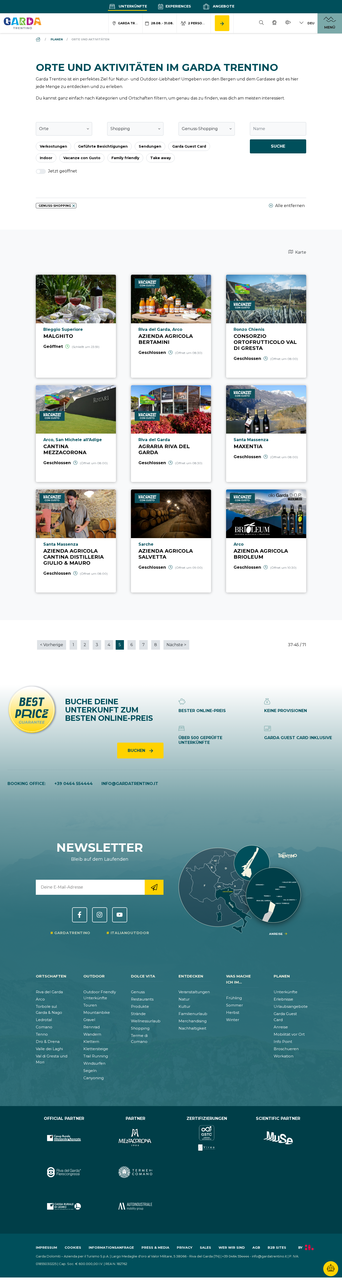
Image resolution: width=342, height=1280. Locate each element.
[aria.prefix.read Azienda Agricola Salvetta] (171, 541)
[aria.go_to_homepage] (22, 23)
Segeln (90, 1070)
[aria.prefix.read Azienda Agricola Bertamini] (171, 326)
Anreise (281, 1027)
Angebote (223, 6)
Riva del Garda (49, 992)
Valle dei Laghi (49, 1048)
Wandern (92, 1034)
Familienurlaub (193, 1013)
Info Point (283, 1041)
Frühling (234, 998)
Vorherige (51, 644)
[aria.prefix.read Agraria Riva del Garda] (171, 433)
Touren (90, 1005)
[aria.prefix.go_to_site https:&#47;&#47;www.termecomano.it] (135, 1172)
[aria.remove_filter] (73, 206)
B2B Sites (277, 1247)
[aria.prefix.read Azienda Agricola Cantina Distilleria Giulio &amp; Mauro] (76, 541)
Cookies (73, 1247)
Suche (278, 146)
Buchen (137, 750)
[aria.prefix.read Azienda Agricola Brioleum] (266, 541)
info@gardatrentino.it (129, 783)
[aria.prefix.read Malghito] (76, 326)
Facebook (79, 914)
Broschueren (286, 1048)
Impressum (46, 1247)
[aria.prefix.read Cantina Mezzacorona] (76, 433)
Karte (300, 252)
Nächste (176, 644)
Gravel (89, 1019)
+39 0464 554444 (73, 783)
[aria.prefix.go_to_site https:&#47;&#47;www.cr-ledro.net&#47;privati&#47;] (64, 1206)
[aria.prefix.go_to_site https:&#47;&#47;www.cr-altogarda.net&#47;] (64, 1138)
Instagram (99, 914)
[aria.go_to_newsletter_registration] (154, 887)
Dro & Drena (48, 1041)
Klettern (91, 1041)
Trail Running (95, 1056)
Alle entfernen (289, 205)
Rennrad (91, 1027)
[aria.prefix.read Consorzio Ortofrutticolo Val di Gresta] (266, 326)
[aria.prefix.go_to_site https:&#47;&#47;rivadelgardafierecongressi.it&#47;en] (64, 1172)
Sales (205, 1247)
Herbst (232, 1012)
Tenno (42, 1034)
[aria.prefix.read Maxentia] (266, 433)
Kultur (184, 1006)
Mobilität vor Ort (289, 1034)
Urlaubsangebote (291, 1006)
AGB (256, 1247)
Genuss (138, 992)
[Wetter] (287, 23)
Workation (283, 1056)
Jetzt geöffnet (62, 171)
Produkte (140, 1006)
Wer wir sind (232, 1247)
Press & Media (155, 1247)
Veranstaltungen (194, 992)
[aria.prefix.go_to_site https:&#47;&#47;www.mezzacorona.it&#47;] (135, 1138)
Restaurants (142, 999)
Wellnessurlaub (145, 1021)
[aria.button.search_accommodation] (222, 23)
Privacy (184, 1247)
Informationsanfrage (111, 1247)
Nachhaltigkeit (192, 1028)
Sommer (234, 1005)
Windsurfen (94, 1063)
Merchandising (193, 1021)
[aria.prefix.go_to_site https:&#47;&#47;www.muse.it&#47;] (278, 1138)
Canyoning (93, 1077)
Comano (44, 1027)
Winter (232, 1019)
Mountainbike (96, 1012)
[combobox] (64, 129)
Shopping (140, 1028)
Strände (138, 1013)
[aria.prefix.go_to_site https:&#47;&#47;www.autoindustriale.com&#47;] (135, 1206)
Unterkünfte (132, 6)
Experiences (177, 6)
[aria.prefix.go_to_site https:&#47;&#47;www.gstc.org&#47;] (207, 1138)
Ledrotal (44, 1019)
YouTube (119, 914)
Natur (184, 999)
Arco (40, 999)
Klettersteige (95, 1048)
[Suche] (261, 23)
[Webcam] (274, 23)
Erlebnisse (283, 999)
